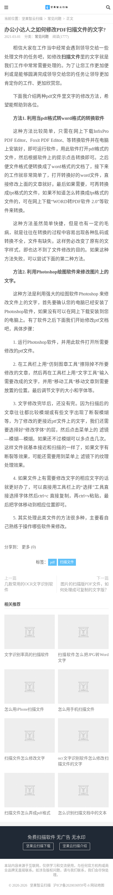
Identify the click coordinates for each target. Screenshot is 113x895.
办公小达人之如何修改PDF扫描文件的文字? (55, 30)
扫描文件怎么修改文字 (24, 758)
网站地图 (97, 885)
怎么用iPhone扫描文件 (24, 709)
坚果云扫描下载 (38, 846)
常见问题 (54, 19)
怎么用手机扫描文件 (76, 709)
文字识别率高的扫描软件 (26, 655)
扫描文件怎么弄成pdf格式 (27, 813)
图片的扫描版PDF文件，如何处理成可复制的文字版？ (84, 587)
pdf (52, 562)
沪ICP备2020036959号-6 (71, 885)
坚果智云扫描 (56, 7)
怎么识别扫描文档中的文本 (82, 813)
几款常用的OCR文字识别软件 (28, 587)
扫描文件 (67, 562)
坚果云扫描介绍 (75, 846)
